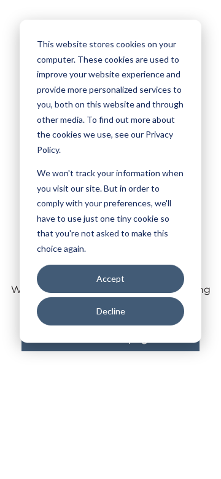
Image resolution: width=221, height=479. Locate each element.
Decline (110, 311)
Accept (110, 278)
